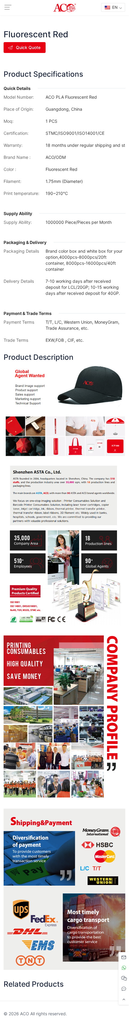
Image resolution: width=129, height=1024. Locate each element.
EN (114, 7)
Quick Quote (28, 47)
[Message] (123, 957)
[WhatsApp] (123, 967)
